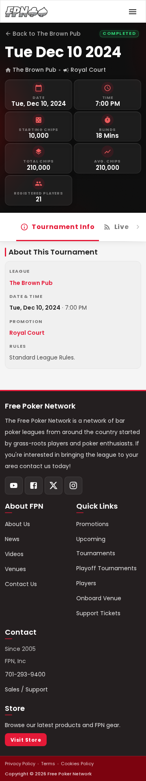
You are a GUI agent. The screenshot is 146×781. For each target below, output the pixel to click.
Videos (14, 554)
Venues (15, 569)
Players (86, 583)
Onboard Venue (98, 598)
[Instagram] (73, 485)
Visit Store (26, 739)
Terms (48, 763)
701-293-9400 (25, 674)
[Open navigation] (133, 12)
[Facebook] (34, 485)
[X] (53, 485)
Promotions (92, 524)
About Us (17, 524)
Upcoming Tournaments (95, 546)
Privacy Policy (20, 763)
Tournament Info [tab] (63, 226)
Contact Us (21, 584)
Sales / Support (26, 689)
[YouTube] (14, 485)
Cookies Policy (77, 763)
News (12, 539)
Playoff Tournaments (106, 568)
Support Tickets (98, 613)
